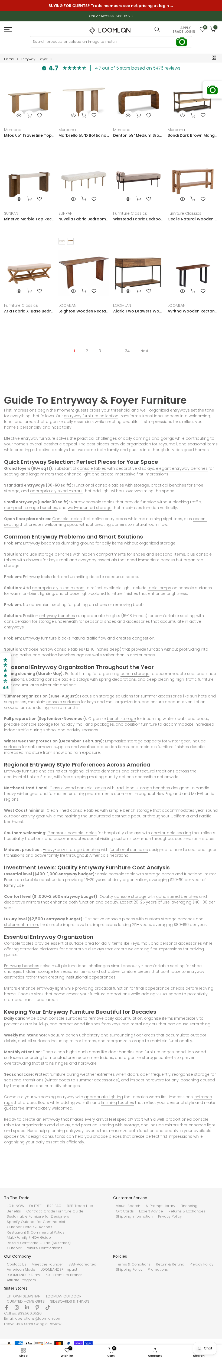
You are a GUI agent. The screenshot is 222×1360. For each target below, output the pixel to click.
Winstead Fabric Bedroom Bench (138, 219)
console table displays (67, 679)
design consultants (46, 1136)
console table (122, 874)
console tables (91, 468)
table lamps (159, 588)
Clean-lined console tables (73, 810)
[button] (5, 673)
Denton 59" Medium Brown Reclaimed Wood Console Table (138, 135)
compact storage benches (30, 507)
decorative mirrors (22, 902)
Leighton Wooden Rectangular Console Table (83, 311)
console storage (37, 724)
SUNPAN (11, 213)
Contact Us (16, 1264)
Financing (189, 1206)
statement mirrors (21, 924)
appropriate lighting (103, 1097)
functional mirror (200, 874)
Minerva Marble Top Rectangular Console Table (29, 219)
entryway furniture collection (91, 416)
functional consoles (129, 849)
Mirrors (10, 988)
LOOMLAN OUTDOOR (63, 1296)
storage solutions (116, 696)
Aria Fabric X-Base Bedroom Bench (29, 311)
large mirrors (41, 474)
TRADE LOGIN (183, 31)
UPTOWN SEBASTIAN (24, 1296)
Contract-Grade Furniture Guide (54, 1211)
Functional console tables (99, 485)
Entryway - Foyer (34, 59)
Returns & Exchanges (186, 1211)
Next (144, 351)
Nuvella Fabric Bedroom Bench (83, 219)
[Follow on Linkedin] (27, 1307)
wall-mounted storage (90, 507)
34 (127, 351)
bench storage (134, 673)
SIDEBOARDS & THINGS (69, 1301)
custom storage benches (170, 919)
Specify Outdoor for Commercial (36, 1221)
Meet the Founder (47, 1264)
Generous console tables (72, 833)
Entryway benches (21, 965)
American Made (21, 1269)
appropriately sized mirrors (56, 491)
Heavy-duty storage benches (71, 849)
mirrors (172, 1125)
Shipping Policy (129, 1269)
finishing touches (117, 1102)
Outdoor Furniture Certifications (34, 1248)
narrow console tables (61, 649)
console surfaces (63, 702)
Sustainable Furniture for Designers (38, 1216)
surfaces (12, 746)
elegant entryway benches (182, 468)
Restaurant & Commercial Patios (35, 1232)
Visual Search (128, 1206)
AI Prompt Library (160, 1206)
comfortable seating (171, 833)
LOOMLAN (67, 305)
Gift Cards (125, 1211)
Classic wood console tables (78, 788)
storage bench (159, 874)
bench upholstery (83, 1035)
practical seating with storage (110, 1125)
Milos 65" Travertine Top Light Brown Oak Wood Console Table (29, 135)
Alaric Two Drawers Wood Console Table (138, 311)
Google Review (47, 1324)
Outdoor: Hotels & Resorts (29, 1227)
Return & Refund (170, 1264)
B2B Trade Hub (80, 1206)
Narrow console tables (93, 502)
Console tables (67, 518)
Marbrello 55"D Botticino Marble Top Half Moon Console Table (83, 135)
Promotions (158, 1269)
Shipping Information (134, 1216)
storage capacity (144, 741)
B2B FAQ (54, 1206)
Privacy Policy (170, 1216)
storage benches (55, 554)
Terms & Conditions (133, 1264)
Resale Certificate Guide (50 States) (39, 1243)
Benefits (14, 1211)
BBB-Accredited (82, 1264)
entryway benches (57, 615)
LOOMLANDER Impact (59, 1269)
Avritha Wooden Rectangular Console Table (193, 311)
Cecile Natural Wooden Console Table (193, 219)
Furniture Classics (130, 213)
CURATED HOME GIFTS (26, 1301)
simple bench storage (130, 810)
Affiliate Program (21, 1280)
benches (66, 655)
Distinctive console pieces (110, 919)
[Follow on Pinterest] (37, 1307)
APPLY (185, 28)
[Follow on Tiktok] (47, 1307)
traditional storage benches (143, 788)
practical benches (168, 485)
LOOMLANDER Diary (23, 1275)
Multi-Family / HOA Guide (29, 1237)
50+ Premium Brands (64, 1275)
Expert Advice (151, 1211)
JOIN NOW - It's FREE (24, 1206)
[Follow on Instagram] (16, 1307)
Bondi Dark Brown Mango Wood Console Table (193, 135)
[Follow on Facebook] (6, 1307)
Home (9, 59)
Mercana (12, 129)
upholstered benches (177, 896)
